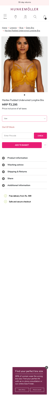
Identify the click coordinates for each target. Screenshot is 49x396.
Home (4, 28)
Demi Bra (30, 28)
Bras (21, 28)
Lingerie (13, 28)
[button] (46, 367)
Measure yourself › (37, 390)
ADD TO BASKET (22, 145)
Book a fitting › (22, 390)
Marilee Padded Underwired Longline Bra (22, 30)
